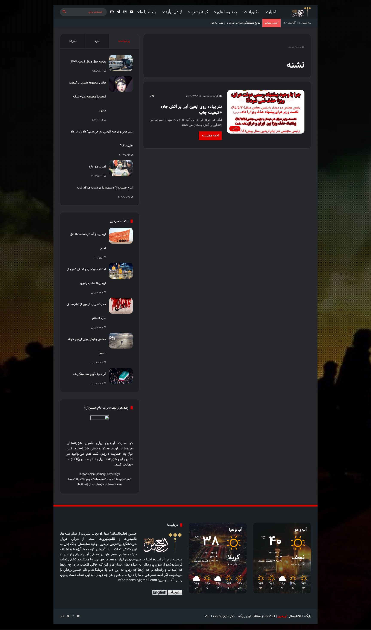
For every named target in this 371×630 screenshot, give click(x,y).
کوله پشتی (199, 12)
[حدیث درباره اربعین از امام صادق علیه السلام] (121, 306)
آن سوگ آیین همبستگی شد (89, 374)
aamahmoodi (211, 96)
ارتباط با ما (148, 12)
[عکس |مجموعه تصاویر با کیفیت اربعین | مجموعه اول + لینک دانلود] (121, 84)
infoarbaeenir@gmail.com (137, 580)
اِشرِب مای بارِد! (96, 166)
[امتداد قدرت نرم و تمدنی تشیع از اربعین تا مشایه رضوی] (121, 271)
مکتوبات (253, 12)
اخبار (272, 12)
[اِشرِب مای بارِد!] (121, 168)
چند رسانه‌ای (227, 12)
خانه (299, 47)
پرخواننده (124, 41)
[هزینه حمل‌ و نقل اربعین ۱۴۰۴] (121, 63)
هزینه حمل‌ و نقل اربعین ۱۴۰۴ (88, 61)
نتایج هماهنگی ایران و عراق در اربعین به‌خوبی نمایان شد (228, 23)
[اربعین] (301, 12)
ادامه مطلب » (210, 135)
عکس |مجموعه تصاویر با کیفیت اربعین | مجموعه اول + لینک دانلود (87, 97)
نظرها (72, 41)
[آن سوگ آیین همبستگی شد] (121, 376)
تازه (97, 41)
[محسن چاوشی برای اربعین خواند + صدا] (121, 341)
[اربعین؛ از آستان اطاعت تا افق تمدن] (121, 236)
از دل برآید (173, 12)
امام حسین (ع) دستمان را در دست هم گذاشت (105, 188)
